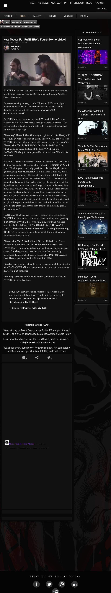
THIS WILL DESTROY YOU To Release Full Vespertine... (90, 79)
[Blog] (2, 32)
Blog (7, 22)
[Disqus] (37, 401)
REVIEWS (43, 2)
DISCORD (102, 8)
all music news (30, 22)
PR (65, 2)
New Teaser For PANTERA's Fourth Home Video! (20, 26)
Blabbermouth (21, 270)
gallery (37, 16)
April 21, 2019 (39, 307)
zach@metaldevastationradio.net (37, 342)
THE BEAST (15, 46)
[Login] (103, 3)
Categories (16, 22)
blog (22, 16)
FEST (33, 2)
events (52, 16)
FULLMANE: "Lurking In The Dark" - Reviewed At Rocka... (91, 114)
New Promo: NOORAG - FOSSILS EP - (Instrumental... (91, 181)
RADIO (98, 2)
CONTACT (56, 2)
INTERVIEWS (77, 2)
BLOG (89, 2)
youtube (68, 16)
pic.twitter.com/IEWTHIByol (23, 301)
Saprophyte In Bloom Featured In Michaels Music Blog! (89, 43)
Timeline (8, 16)
